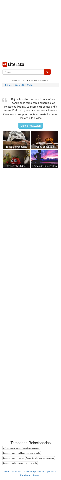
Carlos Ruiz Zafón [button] (30, 125)
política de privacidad (34, 471)
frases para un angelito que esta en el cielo (21, 453)
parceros (51, 471)
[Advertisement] (30, 30)
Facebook (25, 475)
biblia (6, 471)
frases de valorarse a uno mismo (40, 458)
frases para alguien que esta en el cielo (20, 463)
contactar (16, 471)
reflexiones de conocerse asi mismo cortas (21, 448)
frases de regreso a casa (13, 458)
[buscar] (47, 72)
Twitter (36, 475)
